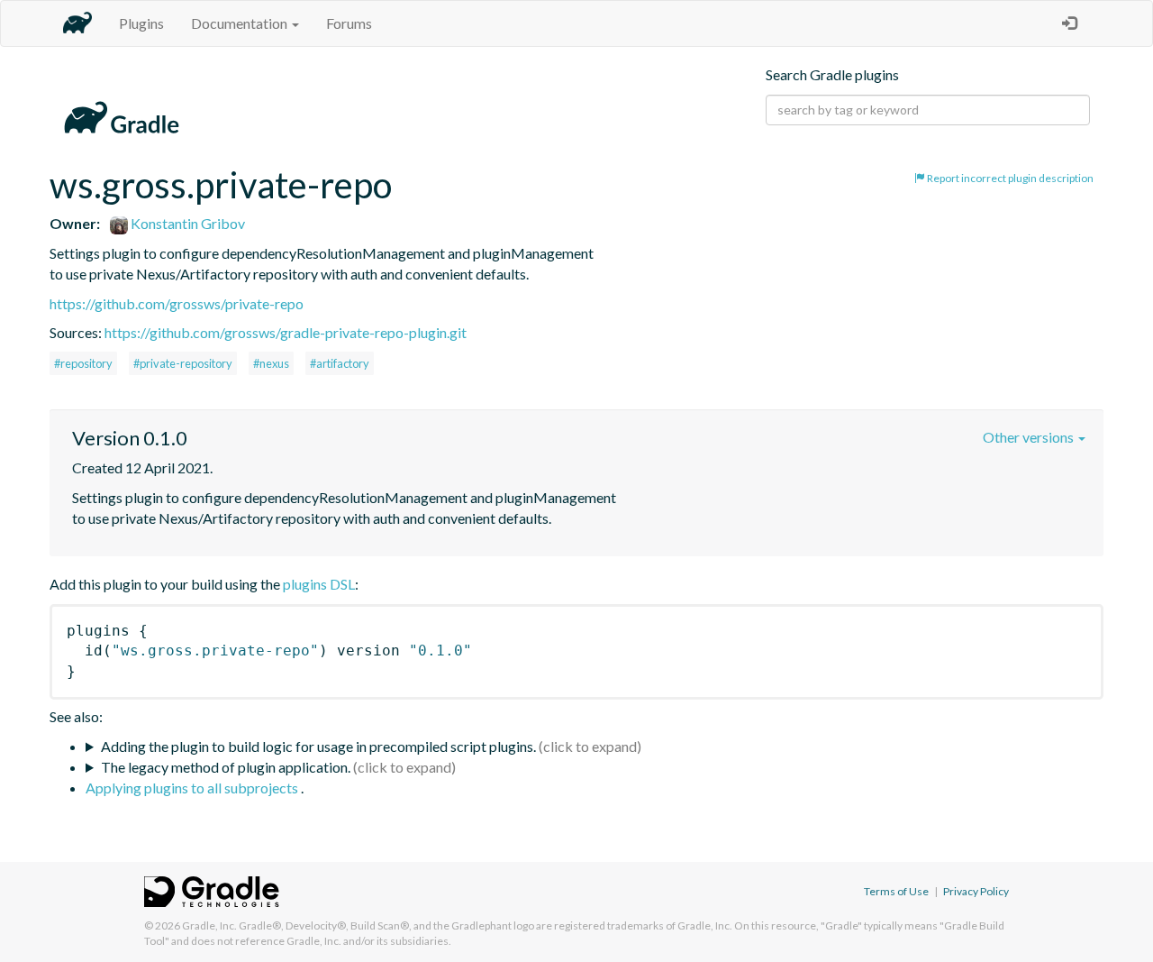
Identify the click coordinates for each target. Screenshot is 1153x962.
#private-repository (182, 363)
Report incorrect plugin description (1009, 178)
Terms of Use (896, 891)
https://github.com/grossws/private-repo (177, 303)
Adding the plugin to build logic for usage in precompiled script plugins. (318, 746)
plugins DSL (319, 583)
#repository (83, 363)
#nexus (271, 363)
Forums (349, 23)
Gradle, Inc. (209, 925)
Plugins (141, 23)
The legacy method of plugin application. (225, 766)
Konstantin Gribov (186, 223)
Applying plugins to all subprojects (193, 787)
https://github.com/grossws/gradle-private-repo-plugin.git (285, 332)
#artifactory (339, 363)
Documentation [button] (240, 23)
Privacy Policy (976, 891)
